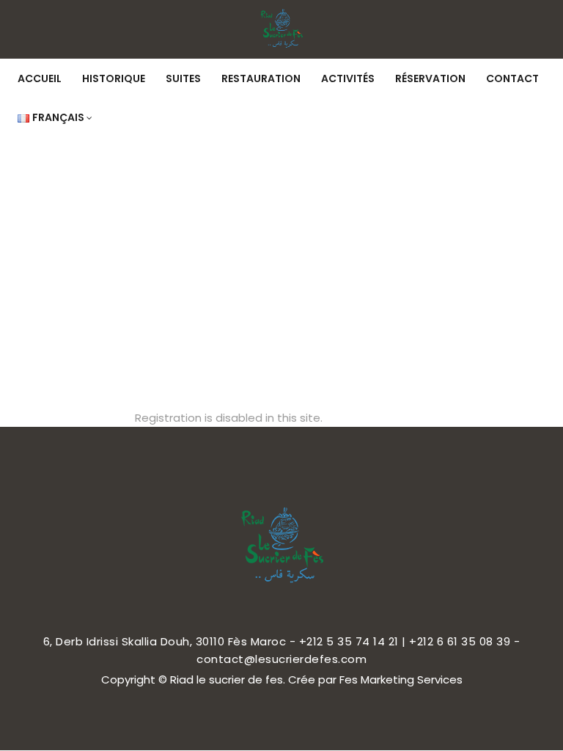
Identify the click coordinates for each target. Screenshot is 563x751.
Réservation (430, 78)
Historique (113, 78)
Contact (512, 78)
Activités (348, 78)
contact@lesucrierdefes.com (281, 659)
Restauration (261, 78)
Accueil (40, 78)
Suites (183, 78)
